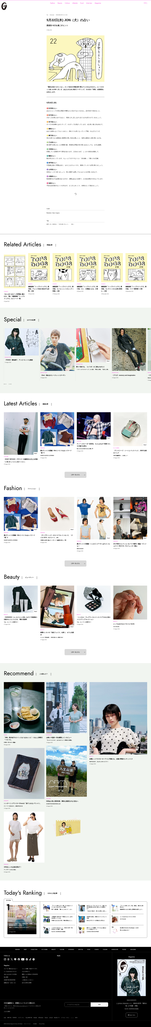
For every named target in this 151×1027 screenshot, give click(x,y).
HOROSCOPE (115, 949)
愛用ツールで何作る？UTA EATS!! (30, 974)
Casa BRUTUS (29, 1017)
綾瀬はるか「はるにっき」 (10, 982)
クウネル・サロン (65, 1017)
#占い (72, 224)
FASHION (17, 949)
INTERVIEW (71, 949)
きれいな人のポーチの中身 (10, 974)
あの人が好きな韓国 (26, 982)
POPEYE (15, 1017)
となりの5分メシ (26, 971)
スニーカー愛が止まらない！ (11, 968)
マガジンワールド (27, 1023)
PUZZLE (124, 949)
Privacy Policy (42, 1023)
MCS (76, 1017)
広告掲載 (35, 1023)
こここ (72, 1017)
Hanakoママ (57, 1017)
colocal (51, 1017)
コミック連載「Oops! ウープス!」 (30, 968)
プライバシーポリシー (21, 1006)
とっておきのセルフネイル (10, 971)
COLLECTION (34, 949)
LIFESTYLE (80, 949)
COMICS (96, 949)
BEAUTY (54, 949)
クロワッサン (21, 1017)
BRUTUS (9, 1017)
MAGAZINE (133, 949)
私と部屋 (6, 977)
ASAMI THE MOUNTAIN (9, 980)
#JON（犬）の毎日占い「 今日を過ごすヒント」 (58, 224)
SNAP (25, 949)
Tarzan (46, 1017)
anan (5, 1017)
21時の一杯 (24, 977)
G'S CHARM (44, 949)
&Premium (40, 1017)
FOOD (88, 949)
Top (47, 14)
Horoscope (52, 14)
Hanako (35, 1017)
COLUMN (105, 949)
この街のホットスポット (27, 980)
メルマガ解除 (7, 1011)
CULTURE (62, 949)
